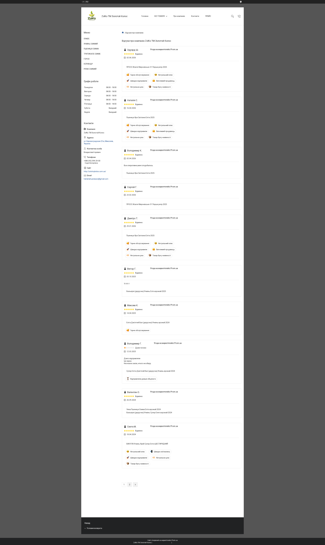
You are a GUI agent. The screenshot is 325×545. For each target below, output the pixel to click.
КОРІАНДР (88, 64)
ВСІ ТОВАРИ (160, 16)
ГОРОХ (87, 59)
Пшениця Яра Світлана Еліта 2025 (140, 117)
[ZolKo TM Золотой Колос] (92, 16)
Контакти (195, 16)
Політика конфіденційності (182, 542)
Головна (144, 16)
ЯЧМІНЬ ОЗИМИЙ (91, 44)
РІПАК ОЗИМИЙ (90, 69)
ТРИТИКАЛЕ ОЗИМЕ (92, 54)
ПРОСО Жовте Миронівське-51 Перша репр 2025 (146, 67)
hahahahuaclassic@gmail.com (96, 179)
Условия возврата (94, 528)
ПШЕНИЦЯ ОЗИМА (91, 49)
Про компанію (179, 16)
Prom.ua (175, 540)
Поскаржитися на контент (161, 542)
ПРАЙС (208, 16)
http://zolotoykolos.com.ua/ (95, 171)
